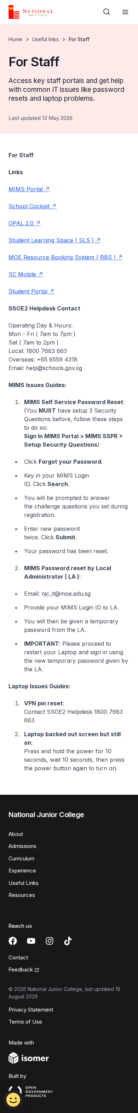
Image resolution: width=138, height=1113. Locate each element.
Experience (22, 870)
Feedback (20, 969)
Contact (18, 957)
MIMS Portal (25, 189)
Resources (21, 895)
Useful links (45, 39)
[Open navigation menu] (125, 12)
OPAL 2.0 (21, 223)
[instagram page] (49, 941)
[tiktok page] (68, 941)
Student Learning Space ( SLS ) (51, 240)
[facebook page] (12, 941)
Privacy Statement (30, 1009)
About (15, 834)
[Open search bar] (106, 12)
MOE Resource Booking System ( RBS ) (62, 257)
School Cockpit (29, 206)
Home (15, 39)
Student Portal (27, 291)
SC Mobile (22, 274)
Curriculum (21, 858)
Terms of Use (25, 1021)
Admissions (22, 846)
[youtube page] (31, 941)
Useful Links (23, 883)
